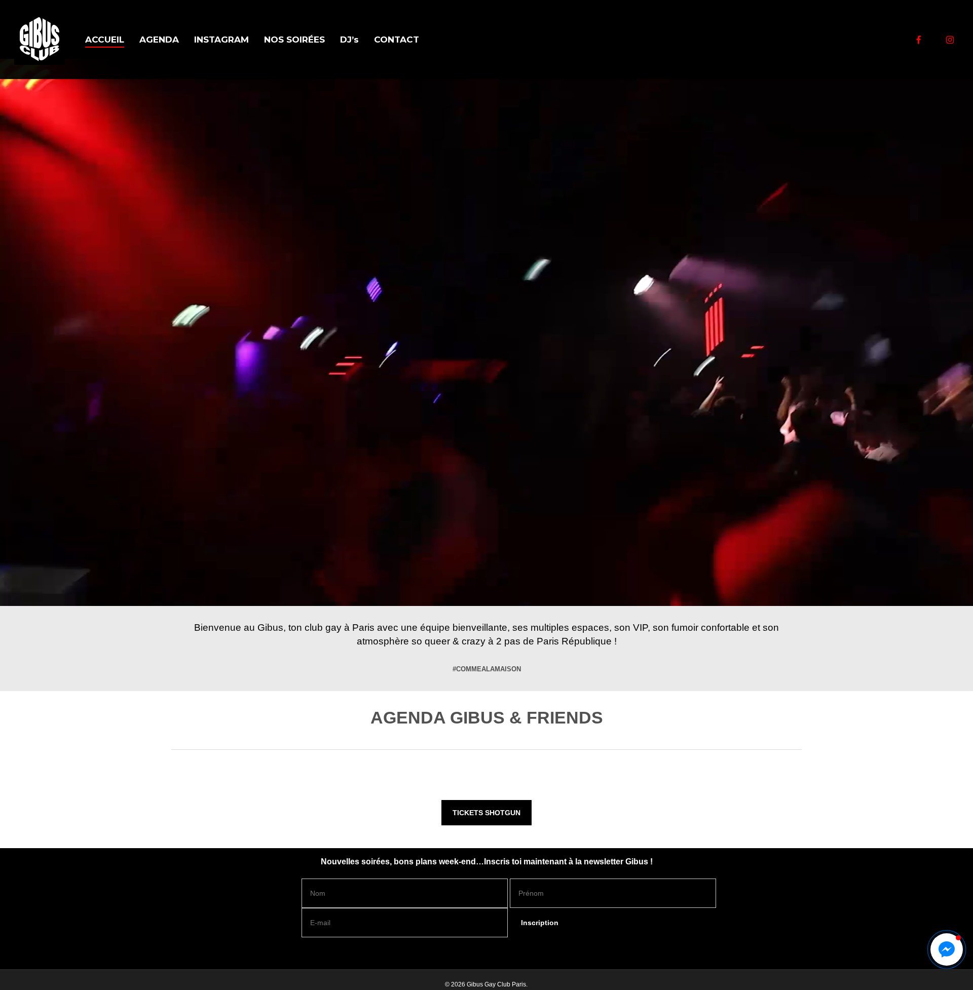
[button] (486, 812)
